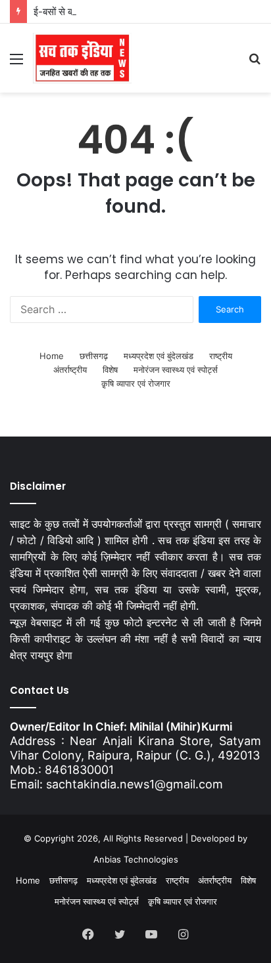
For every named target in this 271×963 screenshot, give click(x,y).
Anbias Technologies (135, 859)
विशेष (110, 369)
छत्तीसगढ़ (94, 356)
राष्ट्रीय (220, 356)
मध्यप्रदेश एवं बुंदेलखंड (158, 356)
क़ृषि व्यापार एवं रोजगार (135, 383)
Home (51, 356)
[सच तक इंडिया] (82, 58)
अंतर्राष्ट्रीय (70, 369)
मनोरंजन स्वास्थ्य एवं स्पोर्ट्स (176, 369)
